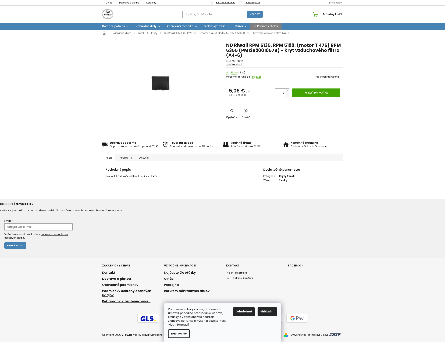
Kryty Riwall (286, 176)
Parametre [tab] (125, 157)
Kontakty (151, 2)
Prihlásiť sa (15, 245)
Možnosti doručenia (328, 77)
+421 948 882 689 (242, 278)
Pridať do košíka (316, 92)
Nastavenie (179, 333)
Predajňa (171, 285)
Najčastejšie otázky (180, 272)
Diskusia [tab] (144, 157)
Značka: (234, 64)
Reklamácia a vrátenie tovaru (126, 301)
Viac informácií (178, 325)
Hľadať (255, 14)
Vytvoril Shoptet (300, 335)
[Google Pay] (297, 318)
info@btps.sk (239, 273)
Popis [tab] (109, 157)
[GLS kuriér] (148, 318)
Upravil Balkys (320, 335)
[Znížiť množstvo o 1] (287, 95)
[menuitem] (115, 26)
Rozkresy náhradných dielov (187, 291)
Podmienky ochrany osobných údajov (126, 293)
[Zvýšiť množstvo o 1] (287, 91)
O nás (109, 2)
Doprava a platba (129, 2)
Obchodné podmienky (120, 285)
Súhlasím (267, 311)
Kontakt (108, 272)
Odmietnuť (244, 311)
